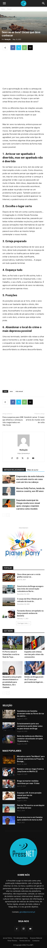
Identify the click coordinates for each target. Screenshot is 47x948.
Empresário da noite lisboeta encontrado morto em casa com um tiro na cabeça (30, 479)
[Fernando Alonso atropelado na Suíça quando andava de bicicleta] (9, 614)
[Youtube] (34, 458)
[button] (4, 3)
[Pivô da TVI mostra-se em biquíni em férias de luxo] (9, 808)
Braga (5, 674)
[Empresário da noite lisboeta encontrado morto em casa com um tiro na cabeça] (9, 479)
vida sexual (19, 391)
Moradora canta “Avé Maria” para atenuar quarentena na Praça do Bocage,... (30, 758)
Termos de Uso (24, 941)
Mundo (27, 648)
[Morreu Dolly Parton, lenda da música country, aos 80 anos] (9, 491)
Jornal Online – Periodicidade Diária (15, 938)
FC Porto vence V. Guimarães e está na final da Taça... (11, 654)
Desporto (6, 648)
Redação (8, 39)
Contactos (35, 941)
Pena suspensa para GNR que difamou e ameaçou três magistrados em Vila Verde (13, 421)
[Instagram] (18, 458)
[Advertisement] (23, 68)
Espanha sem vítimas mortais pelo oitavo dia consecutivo (33, 654)
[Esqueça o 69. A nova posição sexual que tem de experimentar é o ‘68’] (9, 796)
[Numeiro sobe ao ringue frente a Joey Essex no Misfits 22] (9, 772)
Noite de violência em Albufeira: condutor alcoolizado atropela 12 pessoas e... (30, 738)
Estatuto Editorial (36, 938)
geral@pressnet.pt (27, 912)
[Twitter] (18, 47)
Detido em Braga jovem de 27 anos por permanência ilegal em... (34, 679)
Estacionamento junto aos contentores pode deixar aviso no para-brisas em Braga (29, 726)
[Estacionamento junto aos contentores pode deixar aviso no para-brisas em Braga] (9, 726)
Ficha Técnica (12, 941)
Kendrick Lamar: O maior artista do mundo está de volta (34, 420)
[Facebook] (12, 47)
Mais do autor (32, 470)
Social (9, 9)
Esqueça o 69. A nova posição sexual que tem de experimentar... (29, 795)
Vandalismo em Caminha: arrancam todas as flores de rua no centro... (30, 713)
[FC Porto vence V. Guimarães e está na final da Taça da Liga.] (13, 643)
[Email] (30, 47)
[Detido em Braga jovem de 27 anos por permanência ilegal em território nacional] (34, 668)
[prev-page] (4, 515)
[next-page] (8, 515)
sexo (11, 391)
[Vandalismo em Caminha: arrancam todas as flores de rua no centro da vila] (9, 714)
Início (3, 9)
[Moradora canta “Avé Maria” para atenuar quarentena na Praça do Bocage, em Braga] (9, 759)
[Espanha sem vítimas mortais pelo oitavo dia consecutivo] (34, 643)
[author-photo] (24, 446)
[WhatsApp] (24, 47)
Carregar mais (23, 623)
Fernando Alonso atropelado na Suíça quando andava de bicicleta (30, 613)
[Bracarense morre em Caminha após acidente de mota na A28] (9, 820)
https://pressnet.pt (23, 453)
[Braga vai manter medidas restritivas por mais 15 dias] (9, 784)
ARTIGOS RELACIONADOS (14, 470)
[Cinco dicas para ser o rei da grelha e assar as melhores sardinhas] (9, 577)
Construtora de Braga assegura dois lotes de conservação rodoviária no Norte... (30, 588)
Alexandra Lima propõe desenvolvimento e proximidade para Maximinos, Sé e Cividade (12, 682)
